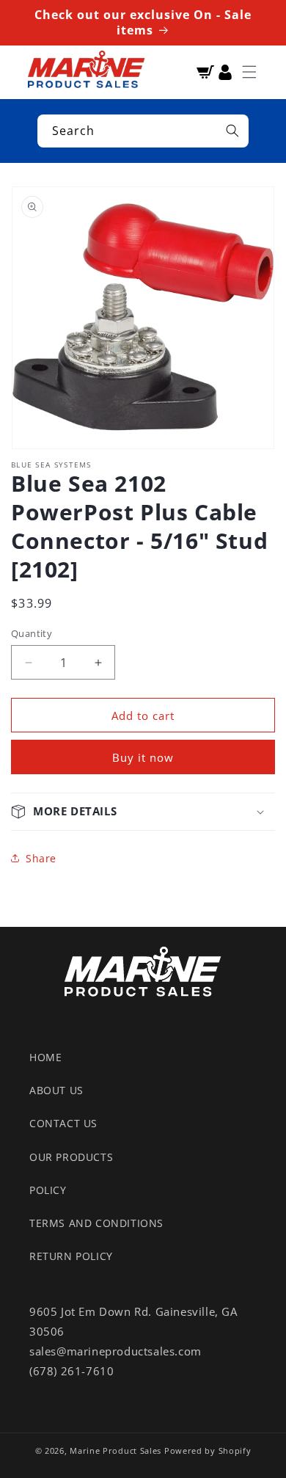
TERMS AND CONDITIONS (96, 1223)
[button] (249, 72)
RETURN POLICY (71, 1256)
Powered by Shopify (208, 1450)
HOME (45, 1057)
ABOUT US (56, 1090)
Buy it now (143, 757)
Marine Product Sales (115, 1450)
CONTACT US (63, 1123)
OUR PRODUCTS (71, 1157)
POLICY (48, 1190)
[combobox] (142, 131)
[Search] (232, 130)
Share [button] (41, 858)
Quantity (31, 633)
